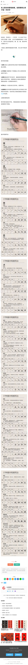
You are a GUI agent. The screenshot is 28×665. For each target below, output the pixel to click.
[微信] (5, 579)
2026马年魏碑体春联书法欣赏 (20, 641)
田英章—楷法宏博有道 (6, 603)
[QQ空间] (13, 579)
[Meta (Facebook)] (18, 579)
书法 (2, 93)
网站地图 (18, 661)
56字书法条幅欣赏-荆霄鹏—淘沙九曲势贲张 (11, 608)
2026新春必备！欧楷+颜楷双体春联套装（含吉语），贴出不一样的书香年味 (20, 630)
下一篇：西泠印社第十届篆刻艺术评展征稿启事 (14, 597)
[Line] (20, 579)
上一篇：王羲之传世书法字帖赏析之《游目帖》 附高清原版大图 (14, 595)
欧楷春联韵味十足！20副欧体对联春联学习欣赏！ (7, 629)
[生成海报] (23, 579)
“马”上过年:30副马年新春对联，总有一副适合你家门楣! (6, 642)
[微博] (7, 579)
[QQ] (10, 579)
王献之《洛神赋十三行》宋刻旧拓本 (9, 615)
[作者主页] (13, 591)
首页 (1, 4)
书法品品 (14, 1)
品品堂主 (9, 587)
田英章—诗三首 (5, 610)
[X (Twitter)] (15, 579)
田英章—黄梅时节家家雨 (7, 605)
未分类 (4, 4)
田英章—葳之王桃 (5, 612)
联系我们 (10, 654)
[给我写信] (15, 591)
